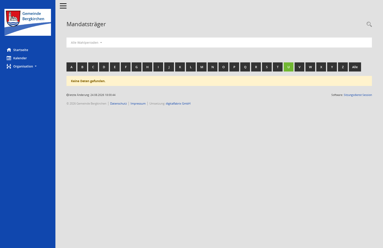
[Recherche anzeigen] (368, 24)
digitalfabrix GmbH (178, 103)
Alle (355, 67)
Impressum (138, 103)
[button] (27, 66)
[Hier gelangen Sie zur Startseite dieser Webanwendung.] (27, 22)
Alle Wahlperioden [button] (85, 42)
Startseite (20, 50)
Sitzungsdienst (358, 95)
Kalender (20, 58)
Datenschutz (118, 103)
